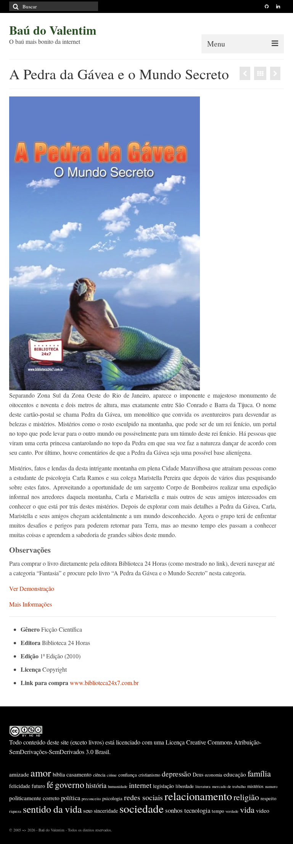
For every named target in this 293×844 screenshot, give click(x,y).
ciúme (112, 775)
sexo (87, 810)
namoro (271, 786)
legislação (163, 785)
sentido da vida (52, 808)
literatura (203, 786)
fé (50, 784)
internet (140, 785)
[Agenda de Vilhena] (275, 73)
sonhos (174, 810)
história (96, 785)
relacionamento (198, 796)
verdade (231, 811)
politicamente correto (34, 798)
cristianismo (149, 775)
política (70, 797)
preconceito (91, 798)
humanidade (117, 786)
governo (69, 784)
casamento (79, 774)
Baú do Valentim (53, 30)
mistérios (255, 786)
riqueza (15, 811)
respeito (268, 798)
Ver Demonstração (31, 588)
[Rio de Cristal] (245, 73)
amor (41, 772)
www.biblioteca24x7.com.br (104, 683)
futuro (38, 785)
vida (247, 809)
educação (235, 774)
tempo (218, 810)
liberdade (184, 786)
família (259, 773)
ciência (99, 775)
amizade (19, 774)
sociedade (141, 808)
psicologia (112, 798)
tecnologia (197, 810)
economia (213, 775)
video (262, 810)
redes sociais (143, 797)
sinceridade (106, 810)
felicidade (19, 785)
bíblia (59, 774)
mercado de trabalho (229, 786)
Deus (198, 774)
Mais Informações (30, 604)
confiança (127, 774)
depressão (176, 773)
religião (246, 796)
